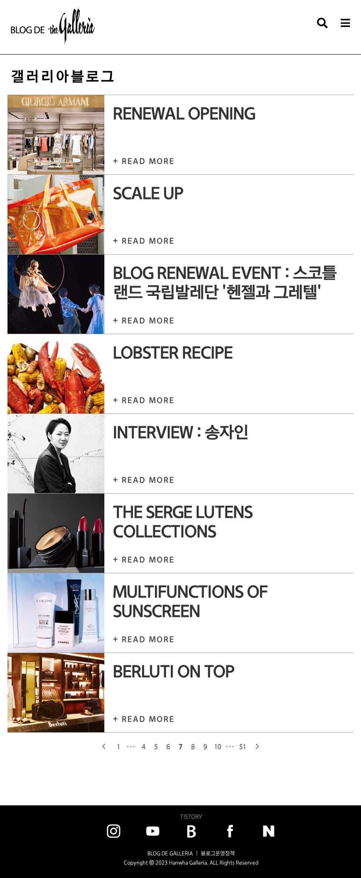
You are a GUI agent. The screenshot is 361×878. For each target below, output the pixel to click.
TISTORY (191, 816)
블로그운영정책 (218, 853)
